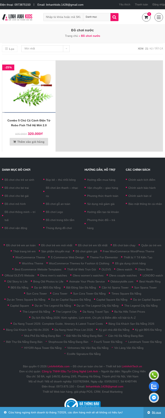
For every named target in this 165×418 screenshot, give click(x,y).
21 (146, 48)
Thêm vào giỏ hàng (30, 141)
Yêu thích (124, 4)
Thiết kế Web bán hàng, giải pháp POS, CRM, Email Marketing (83, 391)
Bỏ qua (156, 412)
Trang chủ (71, 35)
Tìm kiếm (114, 17)
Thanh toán (141, 4)
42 (151, 48)
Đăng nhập (159, 4)
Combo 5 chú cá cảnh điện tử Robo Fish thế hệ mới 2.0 (28, 123)
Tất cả (159, 48)
